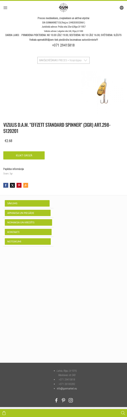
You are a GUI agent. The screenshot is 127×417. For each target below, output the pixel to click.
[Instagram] (70, 400)
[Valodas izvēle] (121, 7)
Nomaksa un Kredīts (28, 222)
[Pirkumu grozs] (4, 413)
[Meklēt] (123, 413)
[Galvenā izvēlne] (5, 7)
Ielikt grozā (24, 155)
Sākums (27, 203)
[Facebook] (56, 400)
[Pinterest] (63, 400)
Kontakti (28, 232)
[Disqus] (63, 309)
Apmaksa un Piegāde (27, 213)
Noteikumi (27, 241)
